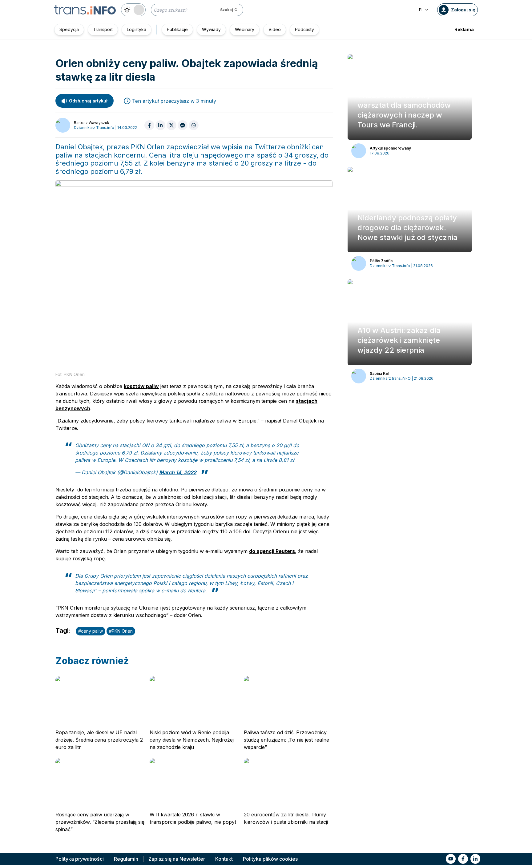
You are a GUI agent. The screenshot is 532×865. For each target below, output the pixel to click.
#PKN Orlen (121, 631)
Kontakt (224, 859)
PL (421, 9)
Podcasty (304, 29)
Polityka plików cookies (270, 859)
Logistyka (136, 29)
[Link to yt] (451, 859)
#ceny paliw (90, 631)
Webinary (244, 29)
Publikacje (177, 29)
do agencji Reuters (272, 551)
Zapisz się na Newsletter (176, 859)
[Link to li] (475, 859)
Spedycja (69, 29)
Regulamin (126, 859)
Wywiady (211, 29)
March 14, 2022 (177, 472)
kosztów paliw (141, 386)
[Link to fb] (463, 859)
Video (274, 29)
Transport (103, 29)
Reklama (464, 29)
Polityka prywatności (79, 859)
